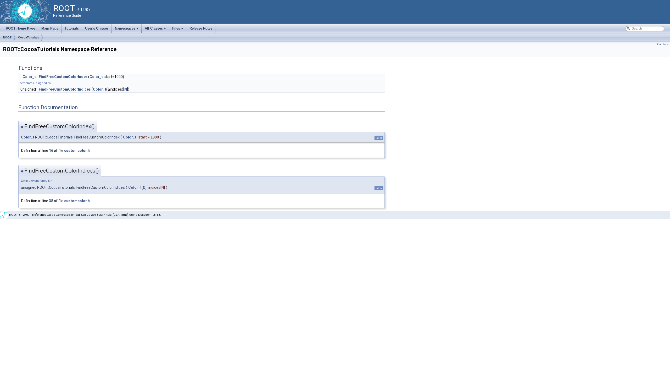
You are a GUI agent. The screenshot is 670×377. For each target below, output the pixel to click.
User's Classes (97, 28)
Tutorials (72, 28)
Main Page (49, 28)
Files (178, 29)
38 (51, 201)
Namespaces (127, 29)
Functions (663, 44)
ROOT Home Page (20, 28)
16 (51, 150)
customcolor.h (77, 150)
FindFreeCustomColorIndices (65, 89)
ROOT (7, 37)
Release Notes (200, 28)
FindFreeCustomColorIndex (63, 77)
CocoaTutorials (28, 37)
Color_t (29, 77)
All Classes (156, 29)
